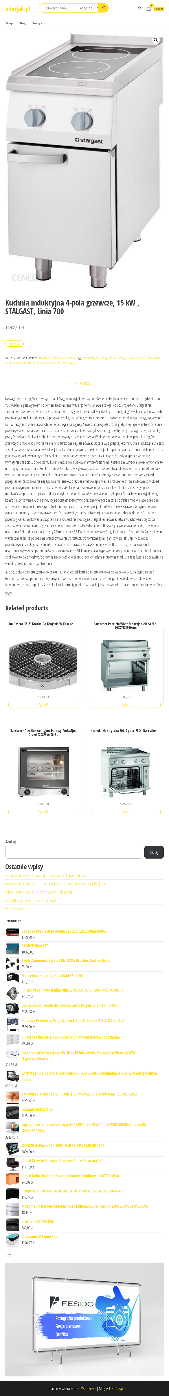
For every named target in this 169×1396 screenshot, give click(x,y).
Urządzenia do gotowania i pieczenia (57, 358)
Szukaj (10, 841)
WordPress (88, 1388)
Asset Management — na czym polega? (30, 900)
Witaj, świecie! (14, 908)
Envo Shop (116, 1388)
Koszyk (37, 23)
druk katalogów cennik (94, 358)
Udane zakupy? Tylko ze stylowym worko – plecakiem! (39, 892)
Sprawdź (14, 343)
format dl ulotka (116, 358)
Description (81, 383)
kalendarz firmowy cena (28, 363)
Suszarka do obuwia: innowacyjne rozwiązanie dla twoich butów (45, 875)
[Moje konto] (139, 8)
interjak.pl (17, 9)
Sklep (9, 23)
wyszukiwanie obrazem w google (59, 363)
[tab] (84, 383)
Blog (22, 23)
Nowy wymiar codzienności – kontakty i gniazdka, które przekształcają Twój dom (56, 883)
